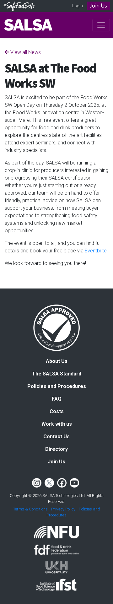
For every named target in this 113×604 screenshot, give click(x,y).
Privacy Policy (63, 509)
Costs (57, 411)
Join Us (98, 5)
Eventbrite (96, 251)
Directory (56, 449)
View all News (25, 52)
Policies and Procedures (56, 386)
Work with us (56, 424)
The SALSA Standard (56, 374)
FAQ (57, 399)
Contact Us (56, 437)
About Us (56, 361)
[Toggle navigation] (101, 25)
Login (77, 6)
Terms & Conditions (30, 509)
